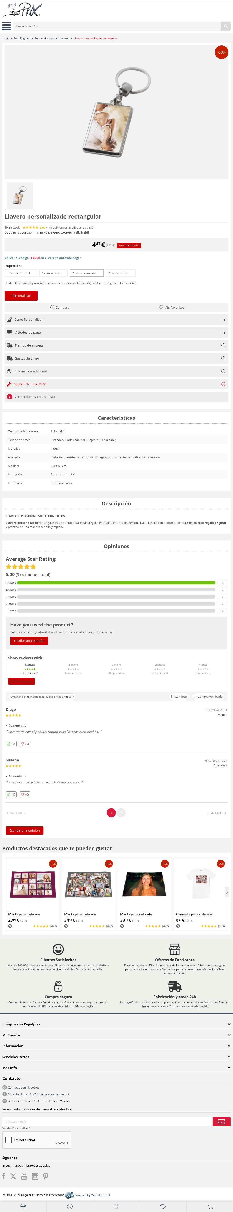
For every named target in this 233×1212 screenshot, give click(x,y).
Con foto (180, 697)
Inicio (6, 38)
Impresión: (13, 266)
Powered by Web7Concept (92, 1195)
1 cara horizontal (21, 273)
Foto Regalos (22, 38)
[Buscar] (226, 26)
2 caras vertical (120, 273)
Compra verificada (210, 697)
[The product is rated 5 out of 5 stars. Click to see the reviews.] (31, 227)
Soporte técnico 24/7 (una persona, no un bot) (39, 1094)
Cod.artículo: (15, 232)
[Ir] (222, 1121)
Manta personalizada (24, 914)
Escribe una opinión (82, 227)
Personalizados (44, 38)
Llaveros (63, 38)
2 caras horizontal (86, 273)
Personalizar (21, 295)
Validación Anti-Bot (15, 1128)
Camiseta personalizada (194, 914)
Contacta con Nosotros (23, 1087)
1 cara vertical (53, 273)
